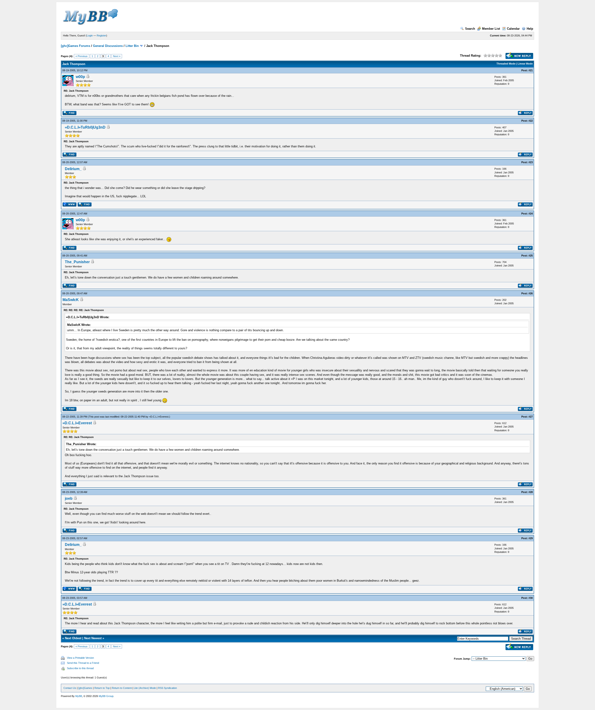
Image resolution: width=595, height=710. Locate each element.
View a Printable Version (80, 657)
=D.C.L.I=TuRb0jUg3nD (85, 127)
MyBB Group (106, 696)
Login (90, 35)
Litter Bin (132, 46)
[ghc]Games (85, 688)
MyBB (78, 696)
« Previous (82, 56)
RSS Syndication (167, 688)
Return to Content (122, 688)
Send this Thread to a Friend (83, 662)
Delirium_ (73, 169)
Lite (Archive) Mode (145, 688)
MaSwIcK (71, 300)
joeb (69, 498)
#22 (531, 120)
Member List (491, 28)
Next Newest (93, 638)
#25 (531, 255)
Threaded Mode (506, 63)
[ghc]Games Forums (75, 46)
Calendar (513, 28)
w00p (80, 77)
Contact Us (69, 688)
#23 (531, 162)
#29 (531, 538)
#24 (531, 213)
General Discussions (108, 46)
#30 (531, 598)
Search (470, 28)
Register (101, 35)
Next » (116, 56)
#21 (531, 70)
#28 (531, 492)
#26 (531, 293)
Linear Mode (525, 63)
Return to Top (102, 688)
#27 (531, 416)
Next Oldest (73, 638)
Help (530, 28)
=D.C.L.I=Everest (159, 416)
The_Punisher (77, 262)
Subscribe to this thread (80, 668)
